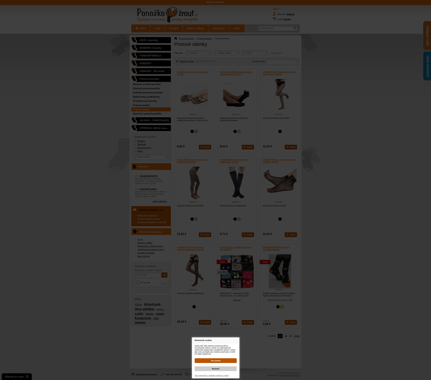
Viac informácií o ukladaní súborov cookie (212, 375)
